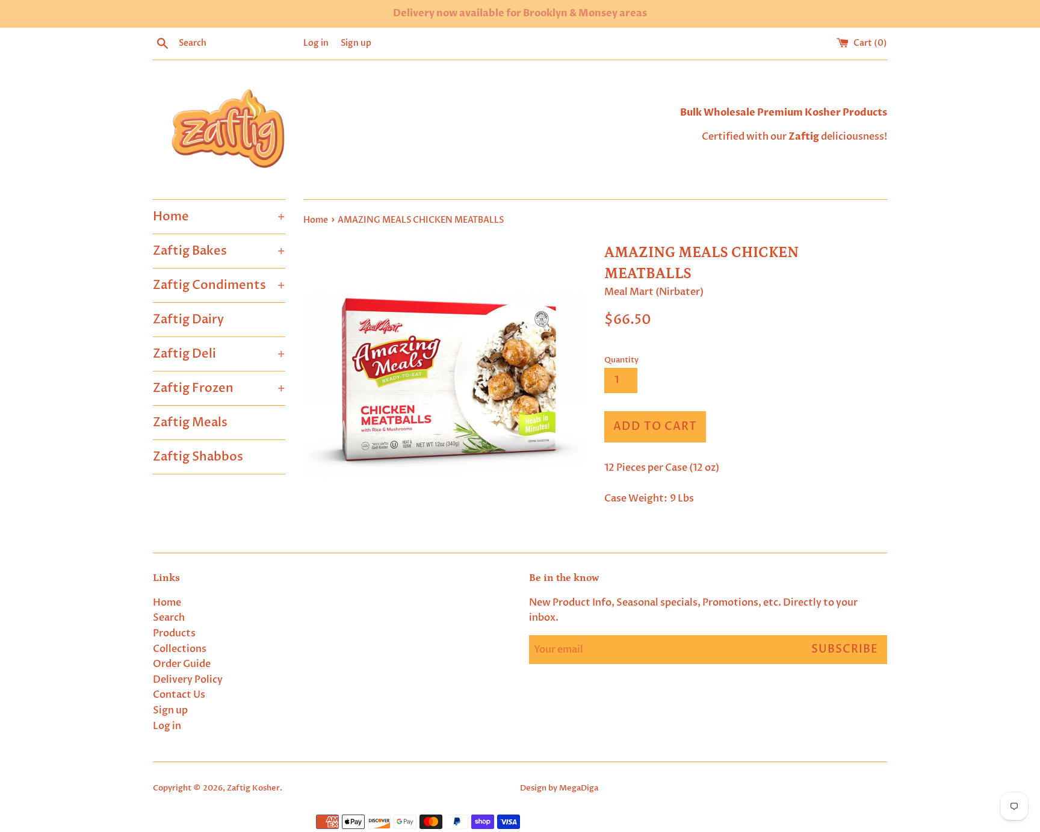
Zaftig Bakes (219, 251)
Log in (316, 43)
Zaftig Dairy (188, 319)
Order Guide (182, 664)
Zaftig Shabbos (198, 457)
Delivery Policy (188, 679)
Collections (179, 649)
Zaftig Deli (219, 354)
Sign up (356, 43)
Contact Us (179, 694)
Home (219, 216)
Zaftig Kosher (253, 788)
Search (169, 617)
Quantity (621, 360)
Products (174, 633)
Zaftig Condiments (219, 285)
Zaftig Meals (190, 422)
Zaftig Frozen (219, 388)
